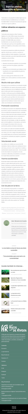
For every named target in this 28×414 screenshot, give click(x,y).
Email (2, 368)
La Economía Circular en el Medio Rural (18, 302)
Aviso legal (18, 410)
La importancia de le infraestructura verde (16, 294)
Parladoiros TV (4, 358)
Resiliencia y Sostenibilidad (7, 209)
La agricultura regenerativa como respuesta (18, 286)
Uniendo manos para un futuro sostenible (18, 309)
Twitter (3, 377)
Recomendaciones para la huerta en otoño (18, 271)
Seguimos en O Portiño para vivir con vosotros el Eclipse (14, 398)
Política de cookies (16, 412)
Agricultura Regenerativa (11, 207)
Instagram (3, 371)
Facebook (3, 374)
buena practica (17, 213)
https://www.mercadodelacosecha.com (19, 223)
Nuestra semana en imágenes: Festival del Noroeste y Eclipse (13, 392)
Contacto (3, 361)
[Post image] (5, 272)
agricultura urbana (10, 213)
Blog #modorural (5, 354)
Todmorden (23, 213)
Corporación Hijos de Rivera (10, 336)
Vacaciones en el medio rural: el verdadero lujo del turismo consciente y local (12, 385)
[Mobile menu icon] (26, 2)
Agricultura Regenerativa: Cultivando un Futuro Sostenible (18, 279)
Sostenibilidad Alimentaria (18, 209)
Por (9, 210)
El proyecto (3, 348)
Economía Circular (20, 207)
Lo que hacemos (5, 351)
